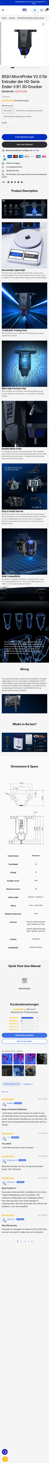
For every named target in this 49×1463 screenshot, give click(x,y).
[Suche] (41, 10)
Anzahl (4, 123)
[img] (8, 1099)
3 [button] (25, 1241)
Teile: (4, 182)
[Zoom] (43, 24)
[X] (11, 182)
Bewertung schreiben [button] (24, 1035)
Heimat (4, 18)
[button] (8, 100)
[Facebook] (8, 182)
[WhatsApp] (18, 182)
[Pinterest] (15, 182)
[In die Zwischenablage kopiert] (21, 182)
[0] (45, 10)
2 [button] (21, 1241)
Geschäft (12, 18)
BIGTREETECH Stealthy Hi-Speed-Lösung (31, 18)
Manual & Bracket (24, 988)
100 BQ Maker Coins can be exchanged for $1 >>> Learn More (24, 2)
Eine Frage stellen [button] (24, 1041)
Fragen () (28, 1084)
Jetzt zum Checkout (25, 144)
